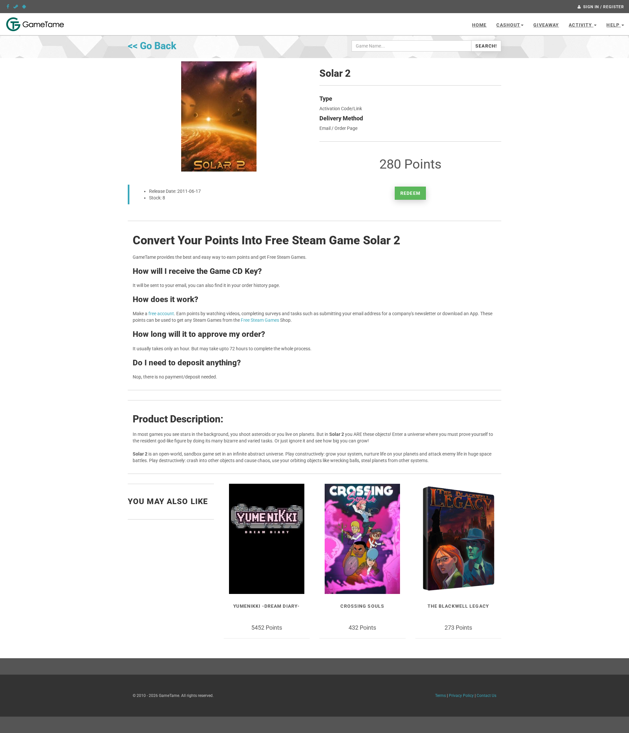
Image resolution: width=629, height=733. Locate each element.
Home (479, 25)
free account (161, 313)
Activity (581, 25)
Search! (486, 46)
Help (613, 25)
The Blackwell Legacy (458, 606)
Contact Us (486, 695)
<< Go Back (152, 45)
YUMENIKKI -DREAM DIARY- (266, 606)
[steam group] (16, 6)
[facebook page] (8, 6)
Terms (440, 695)
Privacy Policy (461, 695)
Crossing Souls (362, 606)
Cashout (508, 25)
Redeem (410, 193)
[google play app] (24, 6)
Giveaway (546, 25)
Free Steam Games (260, 320)
